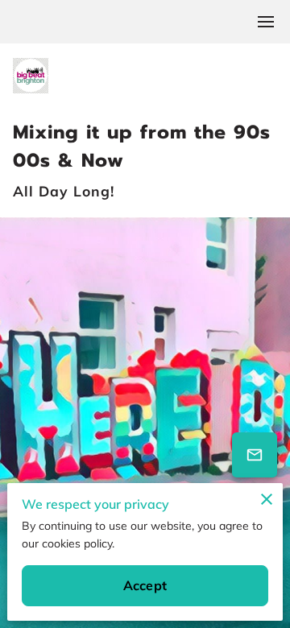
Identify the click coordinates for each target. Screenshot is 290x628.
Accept (145, 585)
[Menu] (266, 21)
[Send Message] (254, 454)
